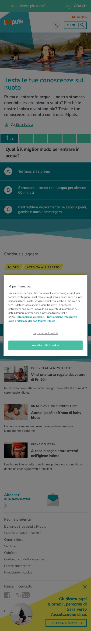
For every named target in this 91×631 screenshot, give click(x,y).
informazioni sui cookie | (31, 317)
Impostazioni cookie (45, 333)
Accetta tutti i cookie (45, 345)
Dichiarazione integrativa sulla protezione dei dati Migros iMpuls (42, 319)
